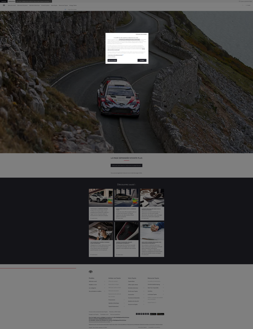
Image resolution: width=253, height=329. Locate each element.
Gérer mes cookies (112, 60)
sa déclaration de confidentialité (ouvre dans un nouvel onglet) (129, 39)
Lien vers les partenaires (111, 56)
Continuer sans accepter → (142, 34)
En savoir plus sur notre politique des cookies (115, 54)
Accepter (142, 60)
